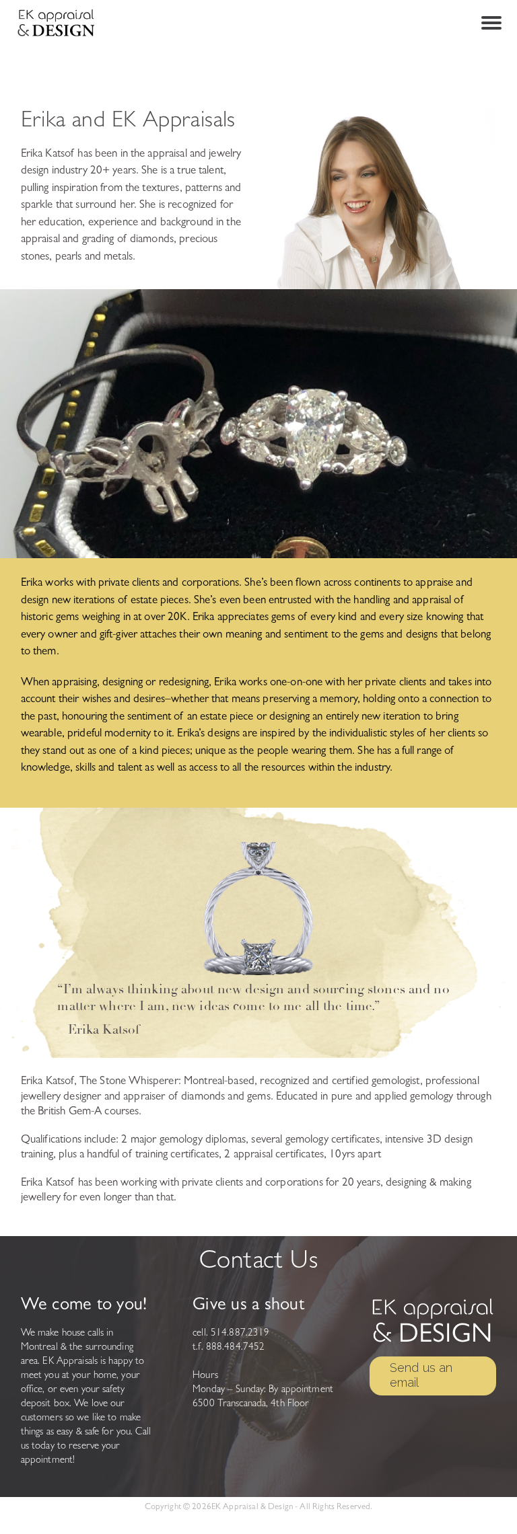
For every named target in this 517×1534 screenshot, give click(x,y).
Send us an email (421, 1374)
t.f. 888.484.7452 (229, 1348)
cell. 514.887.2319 (231, 1334)
